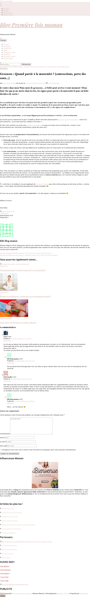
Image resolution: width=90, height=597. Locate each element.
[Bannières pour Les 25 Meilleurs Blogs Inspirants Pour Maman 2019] (26, 542)
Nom (2, 438)
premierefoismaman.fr (20, 584)
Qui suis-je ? (8, 13)
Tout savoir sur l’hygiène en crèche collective (18, 322)
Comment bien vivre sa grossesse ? (9, 516)
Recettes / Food (9, 56)
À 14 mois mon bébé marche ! (8, 533)
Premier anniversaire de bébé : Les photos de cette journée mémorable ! (18, 524)
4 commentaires (53, 83)
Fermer (3, 40)
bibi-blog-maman (9, 83)
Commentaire (5, 434)
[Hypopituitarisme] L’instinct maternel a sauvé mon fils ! (23, 270)
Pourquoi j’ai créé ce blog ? (8, 508)
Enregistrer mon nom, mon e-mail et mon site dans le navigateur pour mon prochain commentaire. (39, 450)
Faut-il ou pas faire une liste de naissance (11, 529)
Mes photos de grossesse (7, 553)
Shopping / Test (9, 52)
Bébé (5, 50)
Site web (3, 446)
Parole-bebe (8, 58)
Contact (6, 9)
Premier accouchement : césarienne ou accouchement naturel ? (25, 296)
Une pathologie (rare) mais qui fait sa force (11, 512)
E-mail (3, 442)
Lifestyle (7, 54)
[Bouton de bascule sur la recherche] (0, 62)
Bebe (2, 318)
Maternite (4, 69)
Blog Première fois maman (31, 24)
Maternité (7, 48)
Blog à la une (8, 15)
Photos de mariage (5, 557)
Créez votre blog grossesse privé (9, 545)
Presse (6, 11)
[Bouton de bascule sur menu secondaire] (0, 3)
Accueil (6, 44)
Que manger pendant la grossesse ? (9, 520)
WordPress (84, 593)
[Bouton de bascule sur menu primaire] (0, 38)
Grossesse (7, 46)
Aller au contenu (6, 1)
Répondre (7, 341)
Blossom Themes (63, 593)
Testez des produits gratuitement (9, 549)
